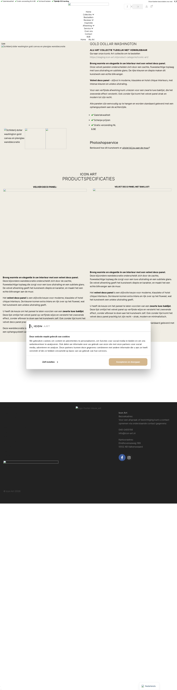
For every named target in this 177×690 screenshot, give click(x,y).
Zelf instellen (48, 362)
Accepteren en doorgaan (128, 362)
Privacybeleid (10, 422)
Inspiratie (88, 23)
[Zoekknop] (137, 6)
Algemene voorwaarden (15, 427)
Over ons (88, 31)
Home (88, 12)
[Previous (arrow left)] (0, 689)
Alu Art (91, 39)
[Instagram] (129, 457)
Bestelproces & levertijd (15, 413)
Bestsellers (88, 17)
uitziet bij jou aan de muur (135, 148)
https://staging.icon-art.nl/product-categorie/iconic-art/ (119, 57)
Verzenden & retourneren (16, 418)
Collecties (87, 14)
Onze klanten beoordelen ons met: (160, 1)
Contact (88, 34)
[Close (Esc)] (0, 686)
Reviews (87, 20)
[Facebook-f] (122, 457)
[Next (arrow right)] (1, 689)
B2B (88, 36)
